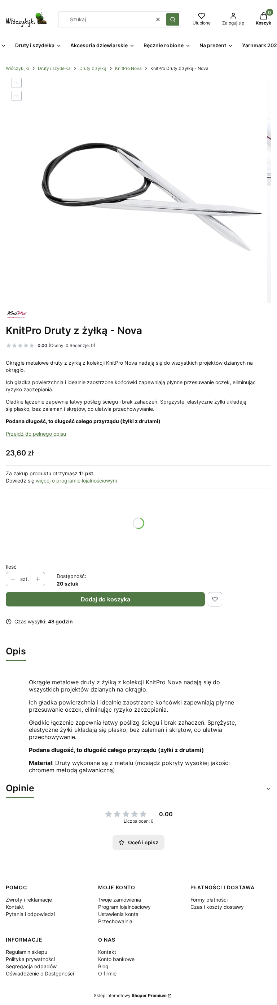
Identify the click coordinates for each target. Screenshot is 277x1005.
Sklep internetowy (130, 995)
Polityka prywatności (30, 959)
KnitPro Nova (128, 68)
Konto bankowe (116, 959)
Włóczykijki (17, 68)
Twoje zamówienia (119, 900)
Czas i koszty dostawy (217, 907)
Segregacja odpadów (31, 966)
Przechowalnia (115, 921)
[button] (172, 19)
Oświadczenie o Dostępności (40, 973)
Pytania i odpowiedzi (30, 914)
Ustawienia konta (118, 914)
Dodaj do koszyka (105, 599)
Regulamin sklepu (26, 952)
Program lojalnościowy (124, 907)
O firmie (107, 973)
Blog (103, 966)
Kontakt (15, 907)
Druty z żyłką (92, 68)
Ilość (11, 567)
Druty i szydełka (54, 68)
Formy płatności (209, 900)
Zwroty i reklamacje (29, 900)
